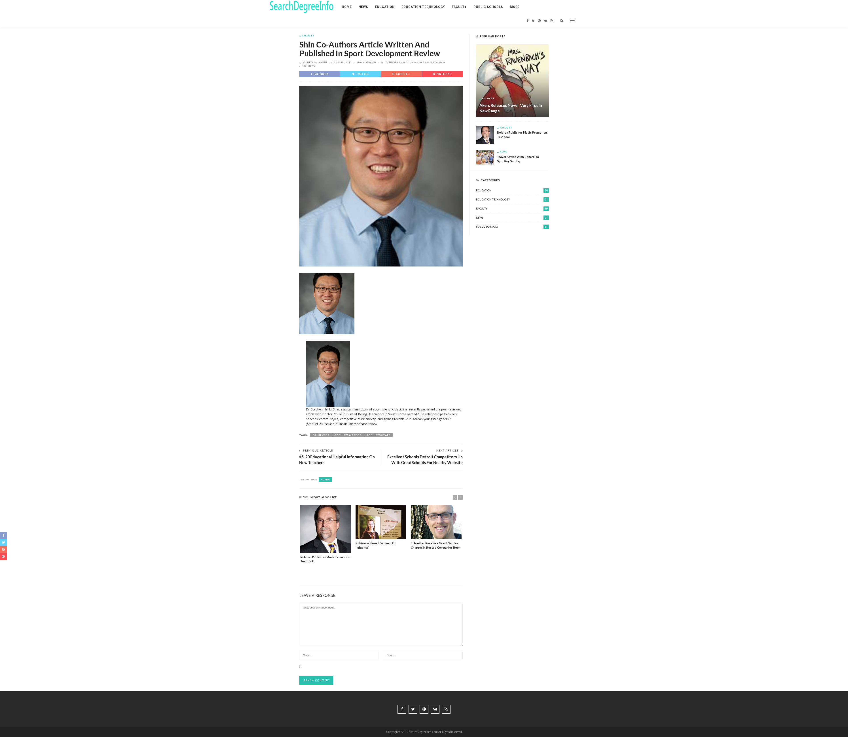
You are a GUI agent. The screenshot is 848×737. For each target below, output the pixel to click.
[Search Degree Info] (301, 6)
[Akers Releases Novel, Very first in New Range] (512, 80)
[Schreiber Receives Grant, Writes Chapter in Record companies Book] (436, 522)
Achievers (393, 62)
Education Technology (423, 7)
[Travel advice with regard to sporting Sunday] (485, 157)
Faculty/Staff (436, 62)
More (515, 7)
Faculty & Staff (413, 62)
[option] (325, 534)
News (363, 7)
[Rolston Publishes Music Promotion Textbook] (325, 529)
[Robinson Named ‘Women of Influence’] (381, 522)
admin (322, 62)
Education (385, 7)
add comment (366, 62)
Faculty (459, 7)
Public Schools (488, 7)
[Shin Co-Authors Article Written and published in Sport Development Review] (381, 176)
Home (347, 7)
